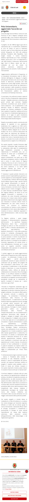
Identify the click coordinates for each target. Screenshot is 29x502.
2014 (22, 17)
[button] (14, 440)
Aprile (3, 19)
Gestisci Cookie (14, 492)
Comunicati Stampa (15, 17)
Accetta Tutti (14, 499)
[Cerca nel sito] (24, 7)
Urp (8, 17)
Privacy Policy (8, 489)
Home (3, 17)
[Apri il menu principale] (2, 7)
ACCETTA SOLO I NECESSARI (14, 495)
